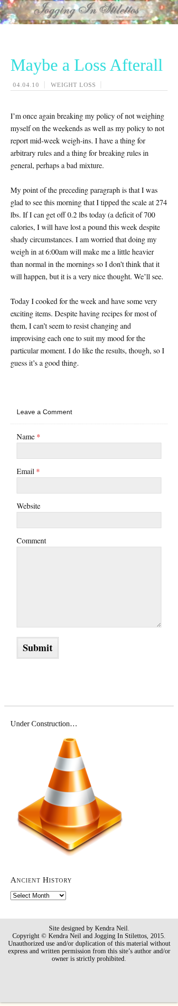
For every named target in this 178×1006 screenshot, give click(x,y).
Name (28, 436)
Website (28, 506)
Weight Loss (73, 84)
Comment (31, 540)
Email (28, 471)
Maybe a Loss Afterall (86, 65)
